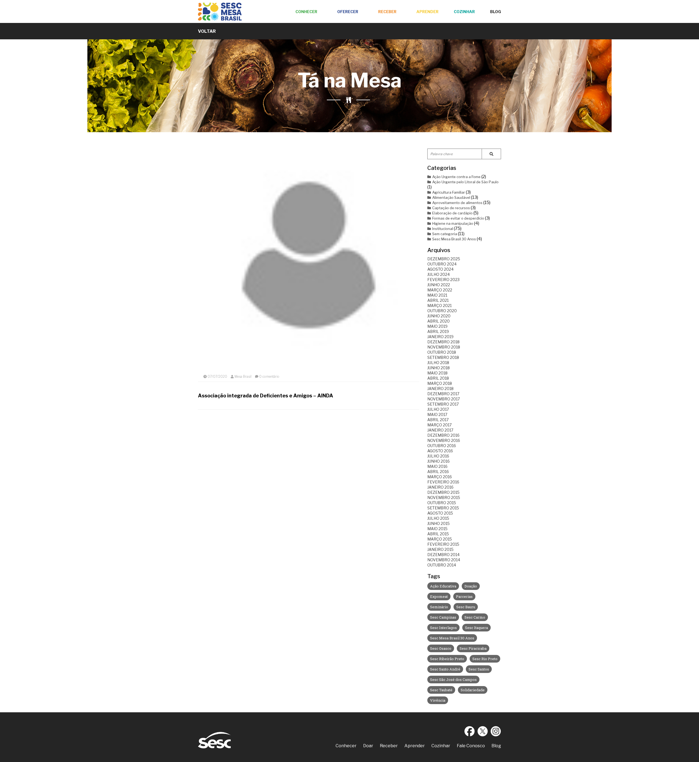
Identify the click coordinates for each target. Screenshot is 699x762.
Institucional (442, 228)
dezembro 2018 (443, 341)
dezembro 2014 (443, 554)
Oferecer (347, 11)
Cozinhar (464, 11)
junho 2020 (439, 316)
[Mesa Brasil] (220, 11)
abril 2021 (438, 300)
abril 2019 (438, 331)
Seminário (439, 606)
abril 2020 (438, 321)
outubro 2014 (441, 565)
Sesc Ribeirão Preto (447, 658)
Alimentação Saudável (451, 197)
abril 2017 (438, 419)
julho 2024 (438, 274)
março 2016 (439, 476)
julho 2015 (438, 518)
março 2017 (439, 425)
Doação (470, 586)
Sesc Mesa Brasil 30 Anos (454, 239)
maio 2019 (437, 326)
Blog (495, 11)
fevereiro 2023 (443, 279)
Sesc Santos (479, 669)
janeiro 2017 (440, 430)
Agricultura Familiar (448, 192)
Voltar (207, 31)
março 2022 (439, 290)
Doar (368, 745)
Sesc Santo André (445, 669)
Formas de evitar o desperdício (458, 218)
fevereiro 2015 (443, 544)
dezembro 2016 (443, 435)
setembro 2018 (443, 357)
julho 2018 (438, 362)
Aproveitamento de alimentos (457, 202)
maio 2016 (437, 466)
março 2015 (439, 539)
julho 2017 (438, 409)
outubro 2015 (441, 502)
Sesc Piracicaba (473, 648)
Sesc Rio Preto (484, 658)
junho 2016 (438, 461)
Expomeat (439, 596)
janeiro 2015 (440, 549)
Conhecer (306, 11)
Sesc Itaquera (476, 627)
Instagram (496, 731)
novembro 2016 (443, 440)
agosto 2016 (440, 450)
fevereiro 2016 (443, 482)
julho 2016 (438, 456)
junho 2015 (438, 523)
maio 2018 (437, 373)
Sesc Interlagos (443, 627)
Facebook (469, 731)
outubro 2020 (442, 310)
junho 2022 (438, 284)
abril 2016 (438, 471)
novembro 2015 (443, 497)
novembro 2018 (443, 347)
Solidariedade (473, 689)
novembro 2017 (443, 399)
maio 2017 (437, 414)
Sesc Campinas (443, 617)
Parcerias (464, 596)
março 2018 (439, 383)
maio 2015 (437, 528)
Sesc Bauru (465, 606)
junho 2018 (438, 367)
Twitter (483, 731)
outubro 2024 (442, 264)
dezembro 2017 (443, 393)
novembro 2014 (443, 559)
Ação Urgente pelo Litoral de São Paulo (465, 182)
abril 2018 (438, 378)
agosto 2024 (440, 269)
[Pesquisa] (491, 154)
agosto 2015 (440, 513)
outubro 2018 (441, 352)
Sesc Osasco (440, 648)
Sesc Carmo (474, 617)
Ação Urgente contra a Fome (456, 177)
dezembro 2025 (443, 258)
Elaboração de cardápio (452, 213)
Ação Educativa (443, 586)
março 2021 (439, 305)
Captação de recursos (451, 208)
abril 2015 (438, 533)
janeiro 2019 (440, 336)
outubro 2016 (441, 445)
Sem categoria (444, 234)
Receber (387, 11)
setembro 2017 (443, 404)
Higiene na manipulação (452, 223)
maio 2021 (437, 295)
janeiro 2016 (440, 487)
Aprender (427, 11)
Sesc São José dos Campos (453, 679)
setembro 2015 (443, 508)
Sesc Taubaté (441, 689)
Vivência (437, 700)
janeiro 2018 (440, 388)
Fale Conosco (471, 745)
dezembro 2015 (443, 492)
